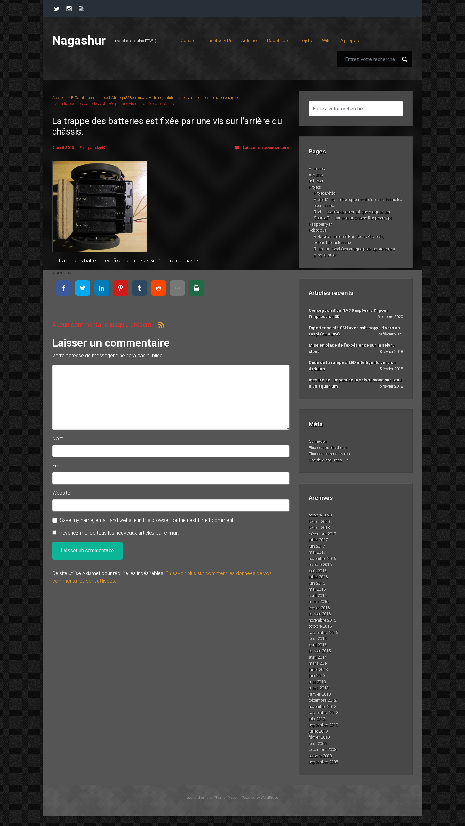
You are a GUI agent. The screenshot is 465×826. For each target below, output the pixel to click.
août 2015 (317, 638)
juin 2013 (317, 675)
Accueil (58, 97)
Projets (315, 187)
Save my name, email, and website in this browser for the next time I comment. (147, 520)
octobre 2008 (320, 756)
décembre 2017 (322, 533)
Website (61, 493)
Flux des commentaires (329, 453)
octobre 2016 (320, 564)
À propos (317, 168)
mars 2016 (318, 601)
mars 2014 (318, 663)
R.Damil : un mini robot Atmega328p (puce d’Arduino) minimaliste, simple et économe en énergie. (155, 97)
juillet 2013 (318, 669)
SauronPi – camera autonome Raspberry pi (353, 218)
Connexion (318, 441)
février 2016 (319, 607)
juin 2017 (317, 546)
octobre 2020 (320, 515)
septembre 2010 (323, 725)
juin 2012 (317, 718)
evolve (192, 798)
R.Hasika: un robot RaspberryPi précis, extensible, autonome (349, 239)
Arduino (316, 174)
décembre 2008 (322, 749)
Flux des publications (328, 447)
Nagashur (79, 40)
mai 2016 (317, 589)
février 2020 (319, 521)
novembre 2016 (322, 558)
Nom (57, 438)
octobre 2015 (320, 626)
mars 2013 (318, 687)
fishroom (316, 180)
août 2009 (317, 743)
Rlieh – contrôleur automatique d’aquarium (352, 212)
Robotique (317, 230)
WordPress (269, 798)
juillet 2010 (318, 731)
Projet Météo (324, 193)
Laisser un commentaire (266, 147)
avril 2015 (317, 644)
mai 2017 (317, 552)
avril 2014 (317, 657)
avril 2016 (317, 595)
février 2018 (319, 527)
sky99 (100, 147)
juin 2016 (317, 583)
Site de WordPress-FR (328, 460)
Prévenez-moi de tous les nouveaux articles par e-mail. (118, 533)
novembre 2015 (322, 620)
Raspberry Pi (320, 224)
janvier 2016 (320, 613)
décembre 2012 (322, 700)
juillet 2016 (318, 576)
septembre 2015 (323, 632)
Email (58, 466)
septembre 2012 (323, 712)
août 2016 (317, 570)
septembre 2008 (323, 762)
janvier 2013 (320, 694)
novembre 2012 (322, 706)
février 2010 (319, 737)
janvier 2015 (320, 650)
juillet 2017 (318, 539)
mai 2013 (317, 681)
